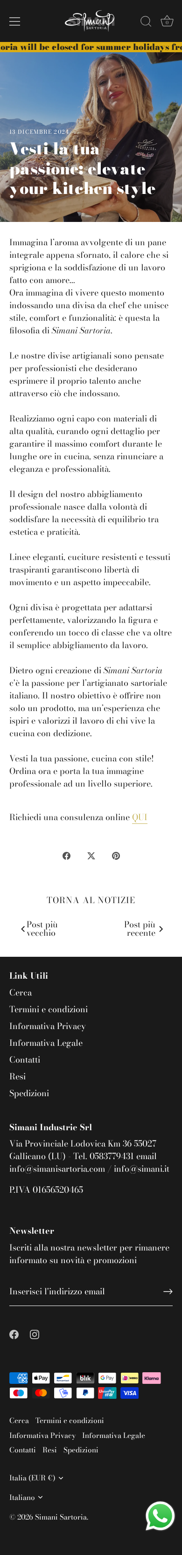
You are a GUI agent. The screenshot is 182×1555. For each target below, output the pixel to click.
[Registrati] (168, 1291)
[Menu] (15, 21)
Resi (17, 1076)
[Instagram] (34, 1333)
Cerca (20, 992)
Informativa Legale (46, 1043)
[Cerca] (146, 23)
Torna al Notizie (91, 900)
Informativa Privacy (47, 1026)
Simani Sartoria (61, 1517)
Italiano (22, 1497)
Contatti (24, 1059)
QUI (139, 817)
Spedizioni (29, 1093)
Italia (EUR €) (32, 1477)
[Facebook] (14, 1333)
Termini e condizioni (48, 1009)
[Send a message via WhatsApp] (160, 1516)
